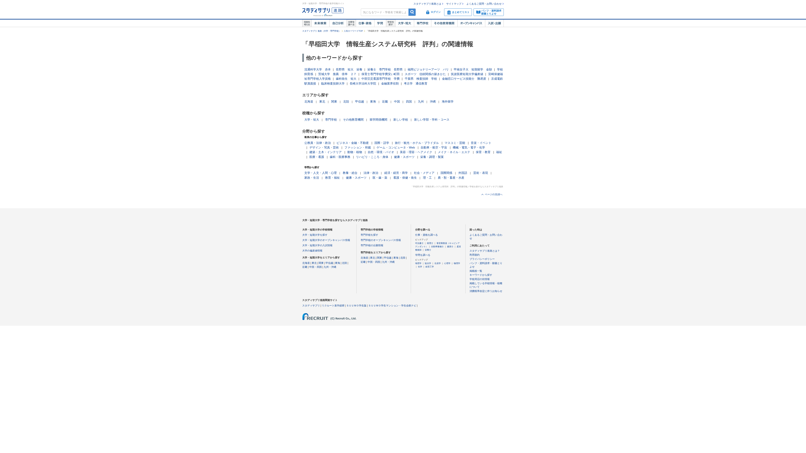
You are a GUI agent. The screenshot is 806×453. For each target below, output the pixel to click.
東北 (322, 101)
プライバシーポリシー (482, 259)
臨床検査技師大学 (333, 83)
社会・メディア (424, 172)
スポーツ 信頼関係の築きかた (425, 74)
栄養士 (428, 250)
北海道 (308, 101)
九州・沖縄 (330, 267)
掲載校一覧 (476, 270)
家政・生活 (311, 177)
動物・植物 (354, 152)
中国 (397, 101)
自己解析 (338, 23)
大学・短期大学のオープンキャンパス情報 (326, 240)
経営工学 (429, 267)
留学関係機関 (378, 119)
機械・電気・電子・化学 (469, 147)
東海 (373, 101)
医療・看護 (316, 157)
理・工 (427, 177)
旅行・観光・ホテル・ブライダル (417, 142)
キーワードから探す (481, 274)
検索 (412, 12)
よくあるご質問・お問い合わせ (484, 3)
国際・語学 (381, 142)
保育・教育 (483, 152)
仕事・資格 (365, 23)
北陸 (346, 101)
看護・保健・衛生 (405, 177)
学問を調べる (422, 255)
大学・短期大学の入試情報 (317, 245)
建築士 (450, 246)
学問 (380, 23)
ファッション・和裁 (357, 147)
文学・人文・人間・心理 (320, 172)
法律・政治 (371, 172)
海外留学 (448, 101)
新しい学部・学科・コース (431, 119)
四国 (409, 101)
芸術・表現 (480, 172)
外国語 (462, 172)
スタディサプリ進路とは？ (485, 250)
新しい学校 (400, 119)
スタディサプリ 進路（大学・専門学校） (321, 31)
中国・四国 (315, 267)
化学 (420, 267)
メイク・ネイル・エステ (454, 152)
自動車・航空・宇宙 (434, 147)
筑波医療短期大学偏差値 (467, 74)
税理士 (430, 243)
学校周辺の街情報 (480, 279)
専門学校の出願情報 (372, 245)
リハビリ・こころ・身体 (372, 157)
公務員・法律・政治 (317, 142)
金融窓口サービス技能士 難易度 (464, 78)
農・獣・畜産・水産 (451, 177)
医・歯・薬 (380, 177)
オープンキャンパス (471, 23)
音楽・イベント (481, 142)
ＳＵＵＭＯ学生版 (356, 305)
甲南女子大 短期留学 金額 (473, 69)
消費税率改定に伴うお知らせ (486, 291)
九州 (421, 101)
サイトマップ (453, 3)
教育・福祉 (332, 177)
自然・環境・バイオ (381, 152)
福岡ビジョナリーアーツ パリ (428, 69)
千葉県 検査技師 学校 (421, 78)
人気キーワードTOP (353, 31)
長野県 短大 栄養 (349, 69)
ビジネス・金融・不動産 (352, 142)
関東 (334, 101)
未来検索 (320, 23)
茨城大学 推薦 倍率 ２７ (337, 74)
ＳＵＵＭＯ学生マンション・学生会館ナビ (392, 305)
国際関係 (446, 172)
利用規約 (475, 254)
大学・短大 (404, 23)
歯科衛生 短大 (346, 78)
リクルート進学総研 (333, 305)
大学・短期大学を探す (314, 234)
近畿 (385, 101)
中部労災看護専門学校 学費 (380, 78)
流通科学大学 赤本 (317, 69)
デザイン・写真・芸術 (324, 147)
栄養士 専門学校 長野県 (385, 69)
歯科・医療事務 (340, 157)
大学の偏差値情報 (312, 250)
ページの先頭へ (493, 194)
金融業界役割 (390, 83)
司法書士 (419, 243)
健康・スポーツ (404, 157)
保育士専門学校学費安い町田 (380, 74)
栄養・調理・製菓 (432, 157)
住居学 (437, 263)
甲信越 (359, 101)
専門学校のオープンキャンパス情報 (381, 240)
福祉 (499, 152)
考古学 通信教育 (415, 83)
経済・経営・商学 (396, 172)
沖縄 (433, 101)
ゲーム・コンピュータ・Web (396, 147)
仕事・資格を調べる (426, 234)
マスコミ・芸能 (455, 142)
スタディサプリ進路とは (427, 3)
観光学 (428, 263)
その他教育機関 (444, 23)
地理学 (418, 263)
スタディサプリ (311, 305)
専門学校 (422, 23)
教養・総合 (350, 172)
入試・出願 (494, 23)
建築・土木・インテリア (325, 152)
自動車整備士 (437, 246)
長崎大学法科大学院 (363, 83)
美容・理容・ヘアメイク (416, 152)
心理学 (447, 263)
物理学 (457, 263)
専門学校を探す (369, 234)
